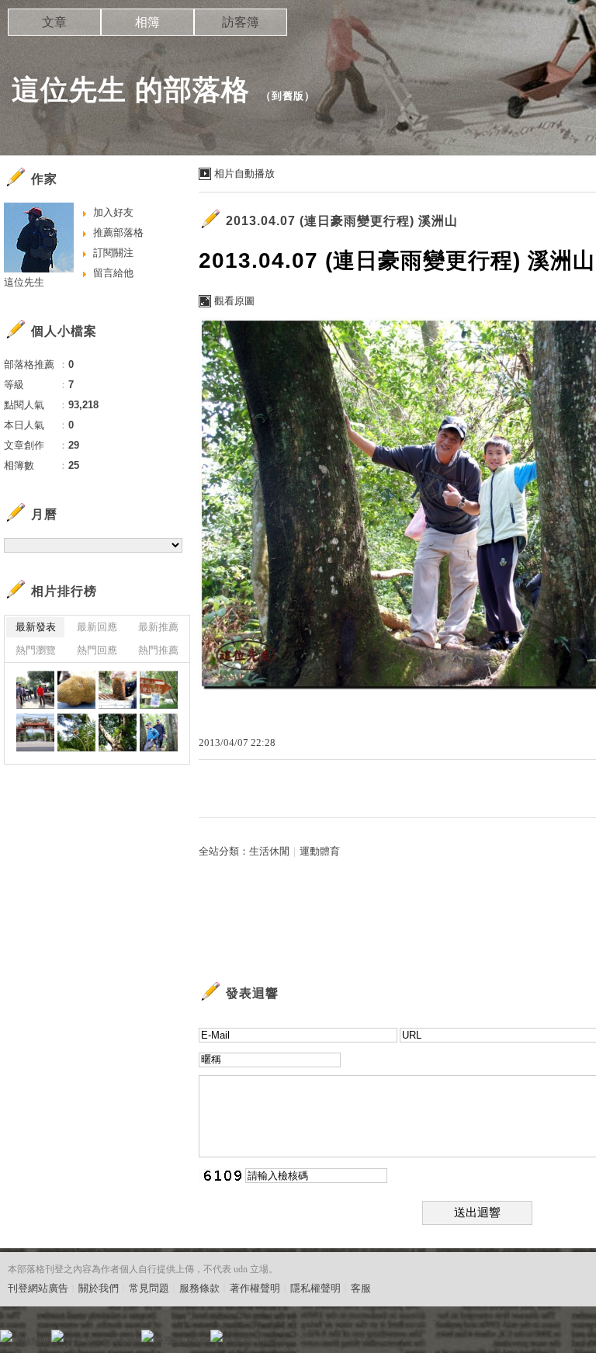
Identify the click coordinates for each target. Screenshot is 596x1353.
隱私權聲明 (315, 1288)
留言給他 (113, 273)
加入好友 (113, 212)
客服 (361, 1288)
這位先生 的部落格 (131, 90)
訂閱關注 (113, 252)
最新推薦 (158, 627)
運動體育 (320, 851)
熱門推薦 (158, 650)
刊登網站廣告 (38, 1288)
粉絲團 (31, 1341)
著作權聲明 (255, 1288)
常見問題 (149, 1288)
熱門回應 (97, 650)
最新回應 (97, 627)
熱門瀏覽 (36, 650)
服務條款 (199, 1288)
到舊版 (288, 96)
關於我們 (98, 1288)
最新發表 (36, 627)
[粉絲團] (6, 1336)
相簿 (147, 22)
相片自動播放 (244, 173)
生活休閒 (269, 851)
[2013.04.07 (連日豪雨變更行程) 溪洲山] (35, 690)
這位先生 (24, 282)
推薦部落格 (118, 232)
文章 (54, 22)
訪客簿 (240, 22)
